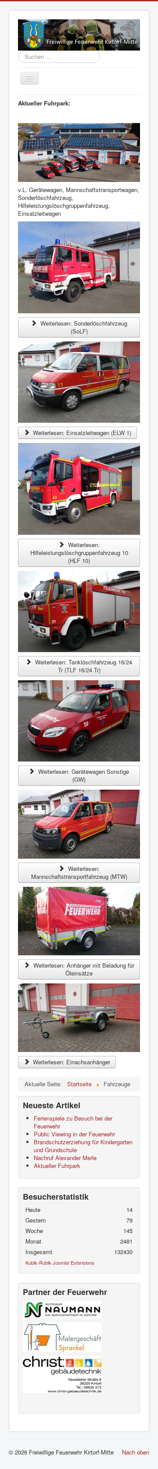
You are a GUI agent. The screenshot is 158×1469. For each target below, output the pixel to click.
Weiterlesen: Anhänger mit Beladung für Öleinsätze (83, 969)
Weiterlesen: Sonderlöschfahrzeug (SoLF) (83, 327)
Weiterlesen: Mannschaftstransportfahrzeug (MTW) (79, 872)
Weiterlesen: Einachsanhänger (70, 1062)
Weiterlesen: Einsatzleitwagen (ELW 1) (81, 432)
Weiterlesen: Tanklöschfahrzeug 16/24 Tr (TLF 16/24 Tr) (82, 666)
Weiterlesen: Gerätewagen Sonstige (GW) (82, 775)
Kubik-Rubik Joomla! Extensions (59, 1262)
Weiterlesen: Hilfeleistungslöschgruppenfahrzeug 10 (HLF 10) (79, 552)
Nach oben (135, 1452)
